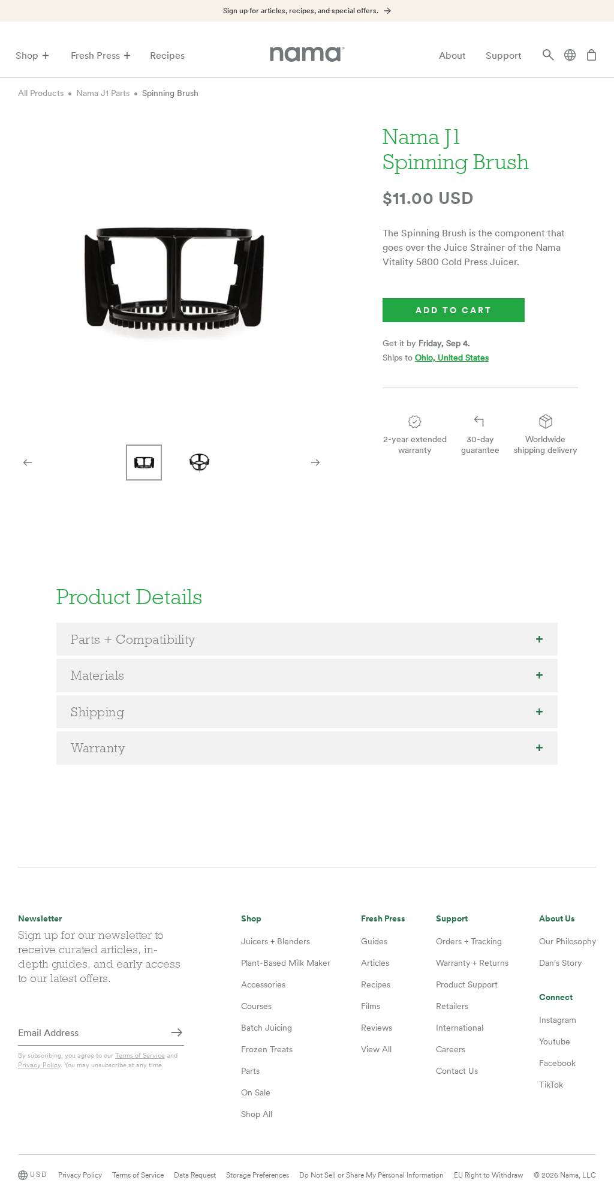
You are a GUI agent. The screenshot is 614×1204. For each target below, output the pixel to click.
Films (370, 1006)
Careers (450, 1049)
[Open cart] (591, 56)
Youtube (554, 1041)
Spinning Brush (170, 93)
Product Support (467, 984)
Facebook (557, 1063)
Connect (556, 997)
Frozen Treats (267, 1049)
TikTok (551, 1084)
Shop (27, 55)
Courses (256, 1006)
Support (504, 55)
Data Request (195, 1175)
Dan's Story (560, 963)
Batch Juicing (266, 1027)
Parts (250, 1071)
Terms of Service (140, 1055)
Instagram (557, 1020)
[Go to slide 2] (199, 463)
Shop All (256, 1114)
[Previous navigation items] (27, 462)
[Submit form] (177, 1033)
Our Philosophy (567, 941)
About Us (557, 918)
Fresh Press (95, 55)
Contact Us (457, 1071)
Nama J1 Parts (103, 93)
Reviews (376, 1027)
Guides (374, 941)
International (459, 1027)
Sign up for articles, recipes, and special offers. (300, 11)
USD (39, 1174)
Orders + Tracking (469, 941)
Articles (375, 963)
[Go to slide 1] (144, 463)
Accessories (263, 984)
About (452, 55)
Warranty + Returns (472, 963)
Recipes (167, 55)
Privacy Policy (39, 1065)
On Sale (255, 1092)
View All (376, 1049)
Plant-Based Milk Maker (285, 963)
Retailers (452, 1006)
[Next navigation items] (315, 462)
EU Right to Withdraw (488, 1175)
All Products (41, 93)
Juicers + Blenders (275, 941)
